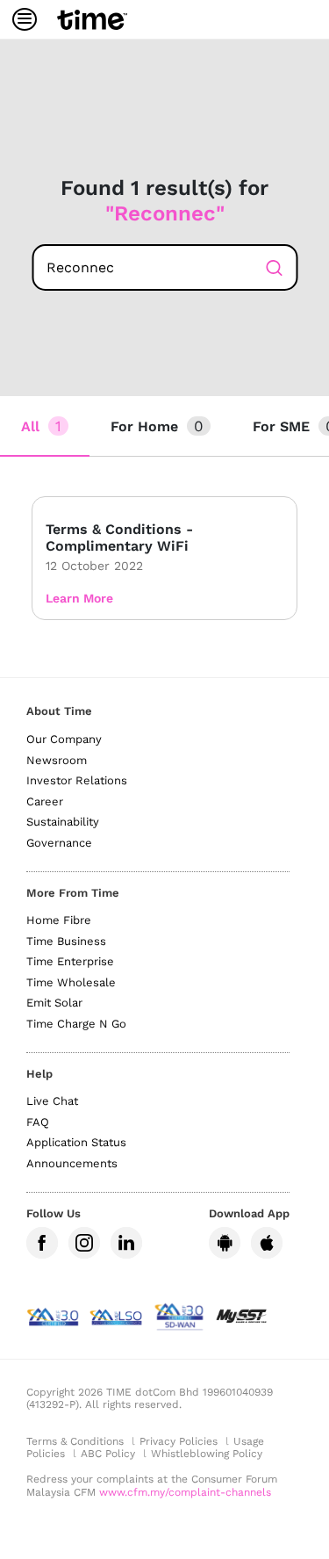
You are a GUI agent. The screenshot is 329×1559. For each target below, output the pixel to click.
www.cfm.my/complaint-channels (185, 1492)
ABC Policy (108, 1453)
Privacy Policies (178, 1441)
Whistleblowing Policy (206, 1453)
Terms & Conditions (75, 1441)
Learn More (79, 598)
